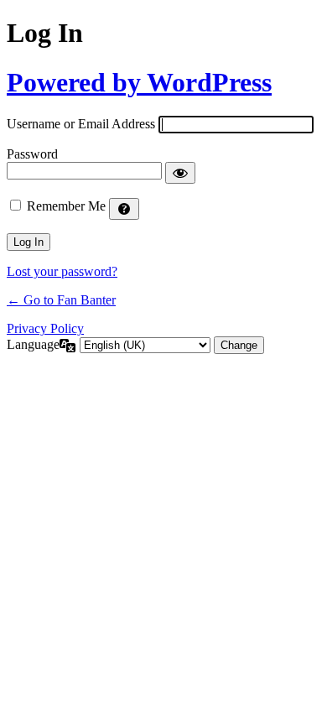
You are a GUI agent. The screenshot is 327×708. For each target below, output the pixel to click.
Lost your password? (62, 271)
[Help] (124, 209)
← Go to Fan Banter (61, 300)
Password (32, 154)
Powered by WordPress (139, 82)
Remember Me (66, 206)
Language (33, 344)
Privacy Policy (45, 328)
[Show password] (180, 173)
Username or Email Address (81, 124)
